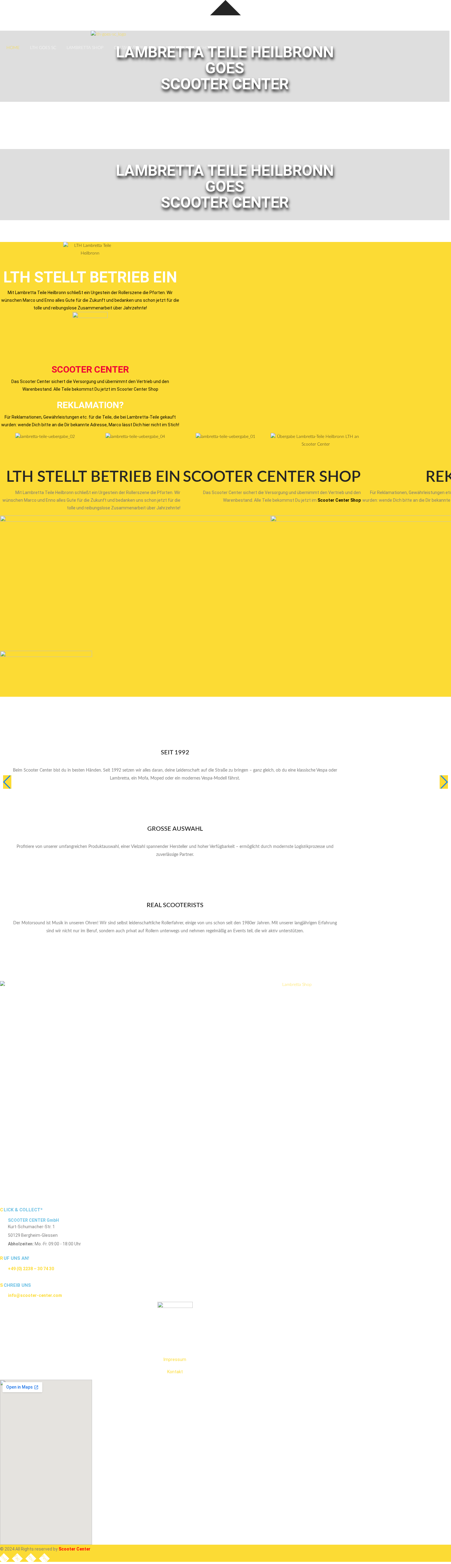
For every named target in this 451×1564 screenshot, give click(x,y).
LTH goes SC (43, 48)
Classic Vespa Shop (135, 48)
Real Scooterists (175, 905)
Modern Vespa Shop (189, 48)
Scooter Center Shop (339, 500)
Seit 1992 (175, 752)
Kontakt (175, 1371)
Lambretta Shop (85, 48)
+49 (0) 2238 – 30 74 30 (31, 1268)
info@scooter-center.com (35, 1295)
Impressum (175, 1359)
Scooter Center (90, 369)
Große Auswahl (175, 829)
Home (13, 48)
